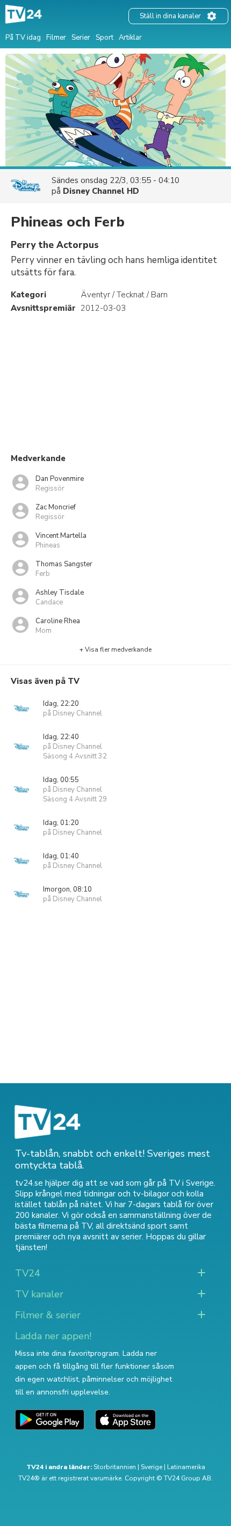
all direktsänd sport (131, 1226)
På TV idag (23, 37)
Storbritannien (114, 1467)
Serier (80, 37)
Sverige (151, 1467)
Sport (104, 37)
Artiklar (130, 37)
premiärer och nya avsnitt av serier (78, 1236)
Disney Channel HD (101, 191)
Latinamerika (186, 1467)
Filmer (56, 37)
